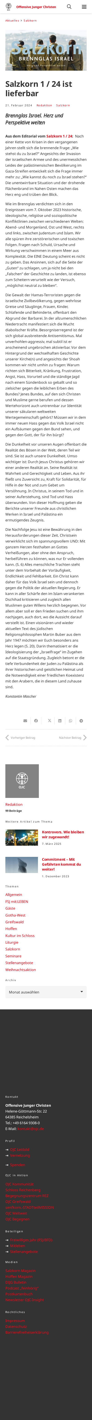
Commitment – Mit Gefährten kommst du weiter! (61, 864)
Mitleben (17, 1245)
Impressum (15, 1320)
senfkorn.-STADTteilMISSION (29, 1207)
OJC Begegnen (17, 1219)
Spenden (17, 1164)
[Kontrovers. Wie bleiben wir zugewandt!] (21, 838)
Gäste (10, 908)
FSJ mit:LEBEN (16, 901)
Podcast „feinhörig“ (21, 1288)
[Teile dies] (36, 720)
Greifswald (14, 921)
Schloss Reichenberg (22, 1189)
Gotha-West (15, 915)
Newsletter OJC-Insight (24, 1299)
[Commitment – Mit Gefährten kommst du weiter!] (21, 865)
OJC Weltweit (16, 1213)
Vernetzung (20, 1155)
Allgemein (13, 894)
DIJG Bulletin (15, 1282)
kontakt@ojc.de (30, 1128)
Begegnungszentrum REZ (26, 1195)
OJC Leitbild (19, 1149)
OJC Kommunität (19, 1184)
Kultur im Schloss (20, 935)
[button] (69, 6)
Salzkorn (63, 105)
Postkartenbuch (19, 1294)
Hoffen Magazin (18, 1276)
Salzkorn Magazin (20, 1270)
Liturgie (11, 942)
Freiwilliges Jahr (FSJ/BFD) (31, 1239)
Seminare (13, 956)
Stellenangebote (19, 962)
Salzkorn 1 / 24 (59, 136)
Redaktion (44, 105)
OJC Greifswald (18, 1201)
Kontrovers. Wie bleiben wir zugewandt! (63, 834)
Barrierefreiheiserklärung (27, 1332)
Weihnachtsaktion (20, 969)
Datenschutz (16, 1326)
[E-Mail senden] (25, 720)
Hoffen (11, 928)
